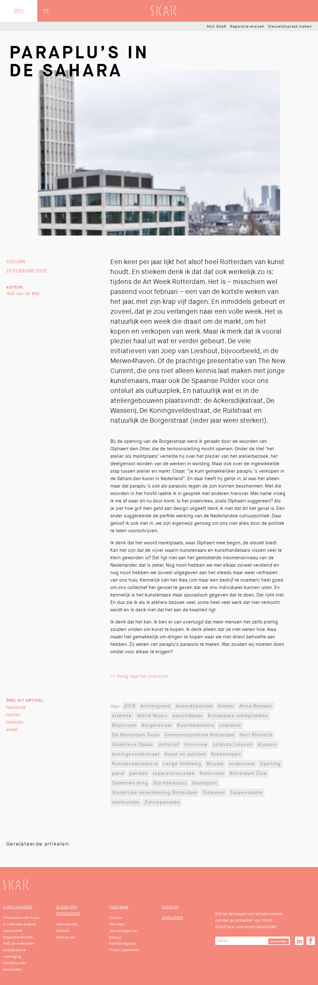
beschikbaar (188, 716)
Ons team (117, 924)
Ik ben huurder (17, 907)
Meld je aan (65, 937)
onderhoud (242, 764)
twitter (13, 715)
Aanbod (62, 931)
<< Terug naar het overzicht (139, 676)
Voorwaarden (67, 924)
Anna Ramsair (255, 706)
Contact (115, 917)
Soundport (204, 783)
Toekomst (213, 793)
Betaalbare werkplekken (238, 716)
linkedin (15, 722)
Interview (196, 745)
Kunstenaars (226, 754)
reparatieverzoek (174, 773)
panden (138, 773)
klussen (267, 745)
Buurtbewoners (195, 725)
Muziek (215, 764)
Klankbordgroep (122, 943)
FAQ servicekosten (18, 943)
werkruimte (125, 802)
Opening (270, 764)
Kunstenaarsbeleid (135, 764)
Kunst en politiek (185, 754)
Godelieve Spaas (132, 745)
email (12, 730)
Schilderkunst (170, 783)
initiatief (168, 745)
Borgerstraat (157, 725)
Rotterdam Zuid (248, 773)
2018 (130, 706)
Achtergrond (155, 706)
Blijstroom (124, 725)
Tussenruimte (246, 793)
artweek (122, 716)
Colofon (170, 907)
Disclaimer (172, 917)
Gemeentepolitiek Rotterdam (200, 735)
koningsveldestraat (136, 754)
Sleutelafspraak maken (290, 27)
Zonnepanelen (162, 802)
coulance (230, 725)
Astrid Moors (152, 716)
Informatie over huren (21, 917)
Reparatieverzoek (247, 27)
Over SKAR (118, 907)
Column (15, 262)
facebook (16, 707)
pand (118, 773)
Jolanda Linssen (233, 745)
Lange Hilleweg (182, 764)
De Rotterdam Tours (136, 735)
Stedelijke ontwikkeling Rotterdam (154, 793)
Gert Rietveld (256, 735)
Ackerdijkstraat (194, 706)
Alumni (226, 706)
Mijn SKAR (216, 27)
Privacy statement (124, 950)
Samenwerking (130, 783)
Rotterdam (212, 773)
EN (46, 10)
